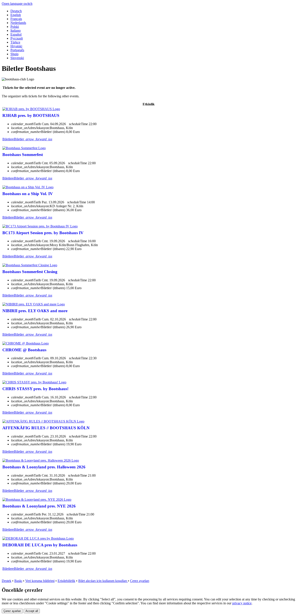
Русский (16, 38)
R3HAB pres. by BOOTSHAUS (30, 115)
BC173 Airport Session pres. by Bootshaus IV (42, 232)
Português (17, 50)
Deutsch (16, 11)
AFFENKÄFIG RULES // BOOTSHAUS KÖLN (46, 428)
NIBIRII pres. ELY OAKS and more (34, 310)
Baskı (18, 581)
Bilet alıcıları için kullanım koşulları (103, 581)
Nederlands (18, 23)
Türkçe (15, 42)
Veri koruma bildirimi (40, 581)
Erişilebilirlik (66, 581)
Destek (6, 581)
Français (16, 19)
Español (16, 34)
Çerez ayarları (139, 581)
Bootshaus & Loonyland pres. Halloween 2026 (43, 467)
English (15, 15)
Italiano (15, 30)
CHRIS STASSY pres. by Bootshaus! (35, 388)
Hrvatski (16, 46)
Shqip (14, 54)
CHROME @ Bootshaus (24, 350)
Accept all (31, 611)
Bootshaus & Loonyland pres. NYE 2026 (39, 506)
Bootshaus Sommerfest (22, 154)
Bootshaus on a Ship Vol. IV (27, 193)
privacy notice (242, 603)
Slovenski (17, 58)
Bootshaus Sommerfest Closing (29, 271)
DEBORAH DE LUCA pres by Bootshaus (39, 545)
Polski (14, 26)
